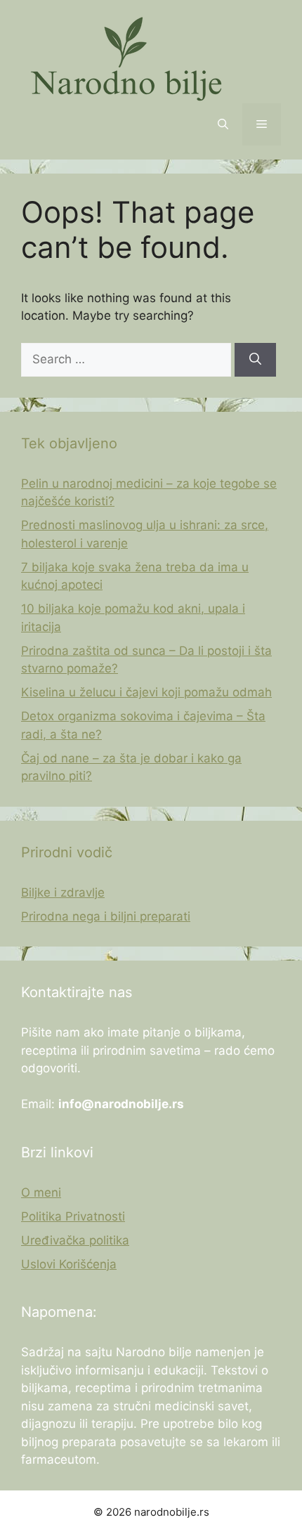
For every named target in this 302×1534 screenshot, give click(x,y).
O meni (41, 1192)
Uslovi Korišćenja (69, 1264)
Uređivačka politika (75, 1240)
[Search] (255, 360)
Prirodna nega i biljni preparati (105, 916)
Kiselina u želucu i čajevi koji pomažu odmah (146, 692)
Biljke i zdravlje (63, 892)
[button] (223, 124)
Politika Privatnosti (73, 1216)
